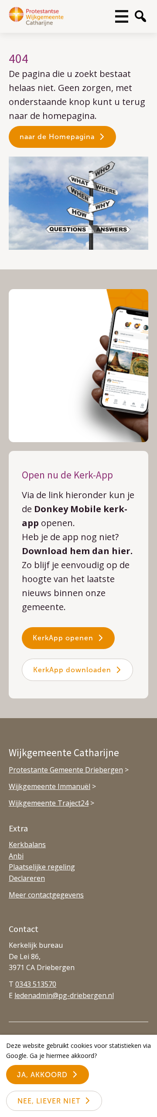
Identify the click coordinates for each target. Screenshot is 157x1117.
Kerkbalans (27, 844)
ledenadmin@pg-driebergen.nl (64, 995)
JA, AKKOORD (42, 1075)
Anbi (16, 856)
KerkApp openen (63, 638)
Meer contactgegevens (46, 895)
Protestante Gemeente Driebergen (66, 770)
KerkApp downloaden (72, 670)
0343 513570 (35, 984)
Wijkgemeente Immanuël (49, 786)
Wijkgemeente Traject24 (49, 803)
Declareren (27, 878)
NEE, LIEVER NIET (48, 1101)
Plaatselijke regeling (42, 867)
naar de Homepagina (57, 137)
